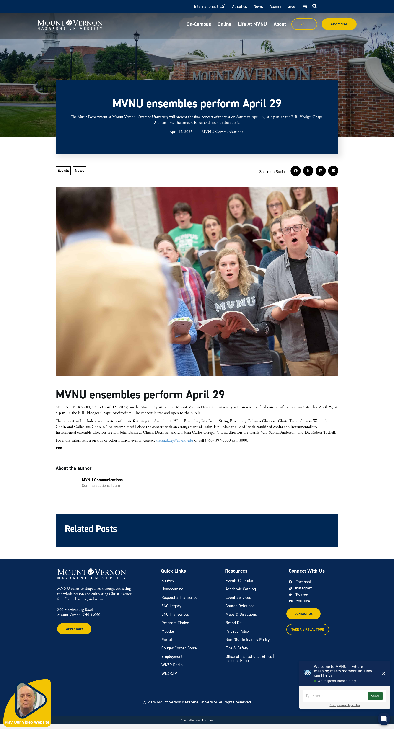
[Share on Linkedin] (321, 171)
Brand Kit (234, 623)
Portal (166, 639)
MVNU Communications (222, 132)
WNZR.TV (169, 673)
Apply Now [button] (74, 629)
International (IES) (210, 6)
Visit (304, 24)
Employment (172, 656)
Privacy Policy (238, 631)
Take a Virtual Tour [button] (307, 629)
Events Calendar (240, 580)
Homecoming (172, 589)
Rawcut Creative (204, 720)
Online (224, 24)
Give (291, 6)
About (280, 24)
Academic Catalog (241, 589)
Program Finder (175, 623)
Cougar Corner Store (179, 648)
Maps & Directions (241, 614)
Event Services (238, 597)
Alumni (275, 6)
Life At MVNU (252, 24)
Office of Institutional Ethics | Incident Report (250, 658)
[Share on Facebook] (295, 171)
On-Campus (199, 24)
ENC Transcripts (175, 614)
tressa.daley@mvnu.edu (175, 440)
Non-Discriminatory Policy (248, 639)
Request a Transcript (179, 597)
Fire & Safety (237, 648)
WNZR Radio (172, 665)
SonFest (168, 580)
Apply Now (339, 24)
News (258, 6)
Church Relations (240, 606)
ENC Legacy (171, 606)
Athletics (239, 6)
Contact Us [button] (304, 614)
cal (304, 6)
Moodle (167, 631)
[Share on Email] (333, 171)
